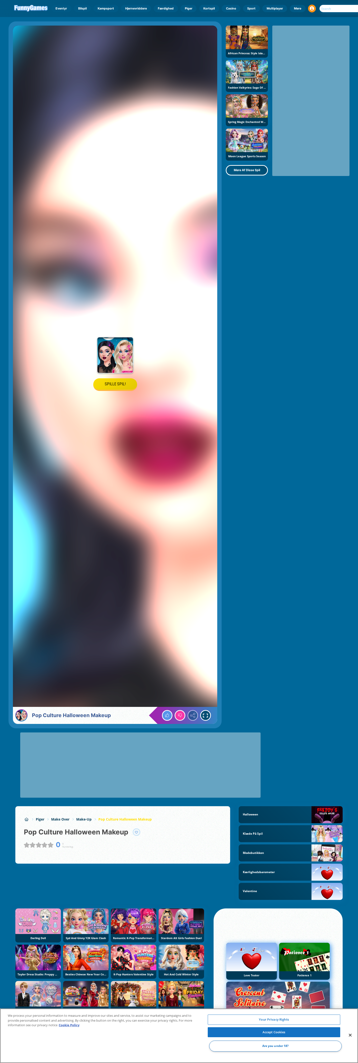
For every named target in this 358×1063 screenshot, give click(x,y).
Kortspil (209, 8)
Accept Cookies (274, 1032)
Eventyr (61, 8)
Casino (231, 8)
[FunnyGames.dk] (26, 819)
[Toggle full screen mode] (205, 715)
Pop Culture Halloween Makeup (125, 819)
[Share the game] (193, 715)
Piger (188, 8)
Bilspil (82, 8)
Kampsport (106, 8)
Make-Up (84, 819)
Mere (297, 8)
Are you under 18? (275, 1046)
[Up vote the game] (167, 715)
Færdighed (166, 8)
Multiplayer (275, 8)
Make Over (60, 819)
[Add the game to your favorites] (137, 832)
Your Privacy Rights (274, 1019)
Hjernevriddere (136, 8)
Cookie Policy (69, 1025)
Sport (251, 8)
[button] (312, 8)
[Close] (350, 1035)
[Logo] (31, 8)
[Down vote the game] (180, 715)
